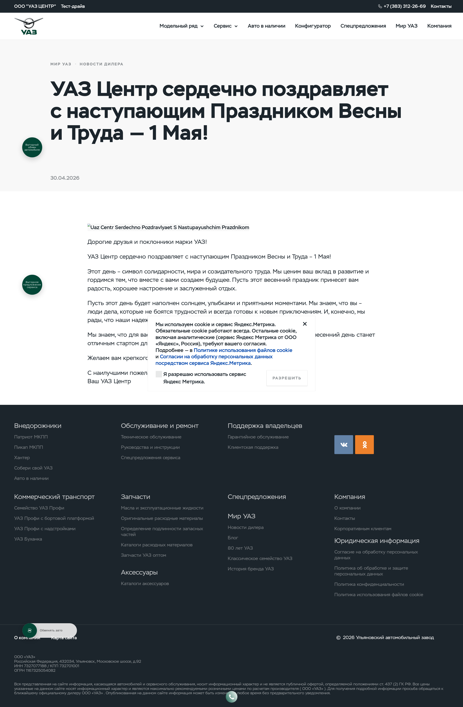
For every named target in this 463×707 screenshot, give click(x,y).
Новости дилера (246, 527)
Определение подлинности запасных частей (162, 531)
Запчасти (135, 497)
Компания (439, 26)
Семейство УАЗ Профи (39, 508)
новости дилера (102, 64)
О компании (347, 508)
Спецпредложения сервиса (150, 457)
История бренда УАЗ (251, 569)
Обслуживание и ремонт (160, 426)
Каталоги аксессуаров (145, 583)
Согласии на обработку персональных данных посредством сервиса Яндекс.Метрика (214, 359)
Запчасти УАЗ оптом (143, 555)
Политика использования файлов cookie (378, 594)
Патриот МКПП (31, 437)
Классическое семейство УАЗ (260, 558)
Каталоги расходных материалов (157, 545)
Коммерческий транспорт (54, 497)
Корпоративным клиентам (362, 528)
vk (343, 444)
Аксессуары (139, 572)
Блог (233, 538)
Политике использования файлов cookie (243, 350)
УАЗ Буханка (28, 539)
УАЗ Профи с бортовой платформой (54, 518)
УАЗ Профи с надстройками (44, 528)
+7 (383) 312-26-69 (405, 6)
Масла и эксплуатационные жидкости (162, 508)
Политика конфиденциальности (369, 584)
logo (36, 26)
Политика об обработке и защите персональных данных (371, 571)
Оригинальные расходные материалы (162, 518)
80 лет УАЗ (240, 548)
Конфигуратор (313, 26)
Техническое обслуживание (151, 437)
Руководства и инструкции (150, 447)
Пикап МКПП (28, 447)
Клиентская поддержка (253, 447)
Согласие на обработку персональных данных (376, 555)
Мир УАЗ (407, 26)
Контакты (441, 6)
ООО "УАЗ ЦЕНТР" (35, 6)
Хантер (22, 457)
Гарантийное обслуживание (258, 437)
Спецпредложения (363, 26)
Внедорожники (37, 426)
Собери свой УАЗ (33, 468)
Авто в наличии (266, 26)
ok (364, 444)
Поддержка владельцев (265, 426)
